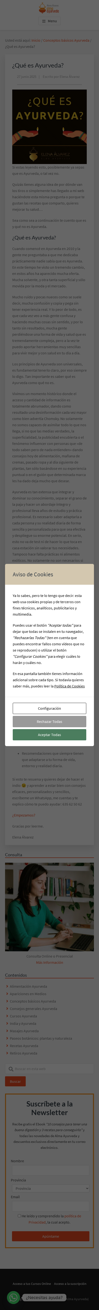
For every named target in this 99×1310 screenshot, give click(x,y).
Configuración (49, 708)
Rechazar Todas (49, 721)
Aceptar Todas (49, 734)
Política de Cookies (69, 686)
